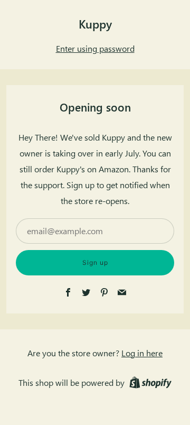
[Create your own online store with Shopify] (150, 384)
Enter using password (95, 48)
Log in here (142, 352)
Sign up (95, 262)
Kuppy (95, 23)
